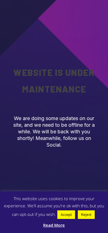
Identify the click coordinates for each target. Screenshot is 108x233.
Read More (54, 225)
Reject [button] (86, 214)
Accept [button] (66, 214)
